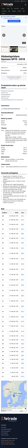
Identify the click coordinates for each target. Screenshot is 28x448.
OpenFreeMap (13, 408)
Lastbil (22, 8)
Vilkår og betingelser (5, 431)
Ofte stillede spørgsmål (6, 429)
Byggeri (14, 11)
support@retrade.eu (8, 442)
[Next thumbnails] (26, 49)
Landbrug (4, 11)
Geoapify (8, 408)
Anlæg (3, 8)
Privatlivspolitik (4, 433)
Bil (11, 8)
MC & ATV (16, 8)
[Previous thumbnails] (1, 49)
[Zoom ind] (25, 385)
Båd (24, 11)
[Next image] (24, 35)
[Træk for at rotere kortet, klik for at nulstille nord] (25, 389)
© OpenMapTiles (19, 408)
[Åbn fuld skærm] (25, 382)
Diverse (3, 13)
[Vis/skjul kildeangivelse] (25, 408)
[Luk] (26, 17)
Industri (19, 11)
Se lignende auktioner (14, 21)
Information (17, 1)
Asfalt (8, 8)
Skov (9, 11)
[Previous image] (3, 35)
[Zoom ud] (25, 387)
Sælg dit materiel (5, 435)
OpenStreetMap (9, 410)
